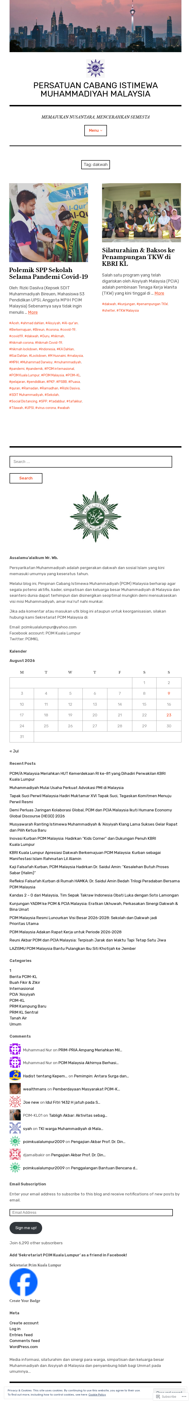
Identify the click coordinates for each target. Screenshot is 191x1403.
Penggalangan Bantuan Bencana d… (104, 1168)
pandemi (17, 369)
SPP (44, 401)
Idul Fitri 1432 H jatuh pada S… (73, 1102)
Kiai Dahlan (19, 356)
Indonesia (48, 349)
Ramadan (31, 388)
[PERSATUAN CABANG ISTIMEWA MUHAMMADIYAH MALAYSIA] (95, 26)
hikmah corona (22, 343)
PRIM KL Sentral (24, 1012)
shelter (109, 311)
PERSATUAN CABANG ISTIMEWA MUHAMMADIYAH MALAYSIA (95, 89)
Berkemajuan (21, 330)
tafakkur (75, 401)
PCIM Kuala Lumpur (25, 375)
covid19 (17, 336)
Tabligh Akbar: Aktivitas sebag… (78, 1115)
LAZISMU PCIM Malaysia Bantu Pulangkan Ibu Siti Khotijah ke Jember (73, 948)
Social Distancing (24, 401)
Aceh (15, 323)
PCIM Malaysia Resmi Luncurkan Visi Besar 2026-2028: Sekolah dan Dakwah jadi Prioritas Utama (83, 920)
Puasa (75, 382)
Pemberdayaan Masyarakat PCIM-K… (86, 1089)
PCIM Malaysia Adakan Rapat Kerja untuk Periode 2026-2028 (66, 932)
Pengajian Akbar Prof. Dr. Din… (98, 1141)
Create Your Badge (25, 1300)
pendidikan (37, 382)
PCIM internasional (60, 369)
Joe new (31, 1102)
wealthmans (34, 1089)
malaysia (76, 356)
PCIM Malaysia (53, 375)
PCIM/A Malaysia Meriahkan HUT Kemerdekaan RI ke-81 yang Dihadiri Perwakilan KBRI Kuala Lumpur (88, 776)
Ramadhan (50, 388)
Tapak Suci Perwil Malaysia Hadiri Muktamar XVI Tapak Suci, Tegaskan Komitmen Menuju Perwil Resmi (90, 798)
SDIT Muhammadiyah (27, 395)
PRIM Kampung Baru (28, 1006)
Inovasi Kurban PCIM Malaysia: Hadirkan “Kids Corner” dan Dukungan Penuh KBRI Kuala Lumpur (83, 841)
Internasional (22, 988)
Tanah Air (18, 1018)
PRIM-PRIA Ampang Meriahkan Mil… (90, 1050)
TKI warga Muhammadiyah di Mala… (70, 1128)
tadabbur (58, 401)
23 (169, 715)
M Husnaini (58, 356)
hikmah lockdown (24, 349)
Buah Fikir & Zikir (25, 982)
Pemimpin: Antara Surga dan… (101, 1076)
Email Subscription (28, 1184)
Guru (45, 336)
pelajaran (18, 382)
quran (15, 388)
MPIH (15, 362)
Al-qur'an (71, 323)
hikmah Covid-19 (49, 343)
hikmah (58, 336)
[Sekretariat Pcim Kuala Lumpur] (24, 1294)
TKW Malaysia (129, 311)
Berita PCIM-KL (23, 976)
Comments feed (25, 1340)
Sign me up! (26, 1227)
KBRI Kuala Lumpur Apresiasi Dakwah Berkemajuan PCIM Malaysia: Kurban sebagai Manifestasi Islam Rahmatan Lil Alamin (85, 855)
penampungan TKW (153, 304)
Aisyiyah (54, 323)
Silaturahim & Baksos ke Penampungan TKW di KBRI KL (138, 257)
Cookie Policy (97, 1394)
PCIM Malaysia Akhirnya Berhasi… (88, 1062)
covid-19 (68, 330)
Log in (15, 1328)
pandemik (35, 369)
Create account (24, 1323)
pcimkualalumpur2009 (44, 1141)
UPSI (30, 408)
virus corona (47, 408)
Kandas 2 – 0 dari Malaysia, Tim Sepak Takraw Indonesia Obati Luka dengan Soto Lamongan (94, 895)
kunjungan (127, 304)
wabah (65, 408)
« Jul (14, 751)
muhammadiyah (68, 362)
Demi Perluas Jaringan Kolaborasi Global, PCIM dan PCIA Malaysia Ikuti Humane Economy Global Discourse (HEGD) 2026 (91, 813)
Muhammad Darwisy (37, 362)
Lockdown (38, 356)
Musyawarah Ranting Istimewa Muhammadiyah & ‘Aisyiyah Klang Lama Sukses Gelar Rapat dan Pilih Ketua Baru (93, 827)
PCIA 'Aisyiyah (22, 994)
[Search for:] (91, 461)
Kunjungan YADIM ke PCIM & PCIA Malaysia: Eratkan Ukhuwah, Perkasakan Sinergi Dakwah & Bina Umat (94, 906)
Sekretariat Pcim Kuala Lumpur (35, 1265)
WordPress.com (24, 1346)
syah (27, 1128)
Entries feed (21, 1334)
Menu (94, 130)
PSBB (62, 382)
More (33, 312)
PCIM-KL (74, 375)
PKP (52, 382)
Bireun (39, 330)
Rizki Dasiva (71, 388)
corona (53, 330)
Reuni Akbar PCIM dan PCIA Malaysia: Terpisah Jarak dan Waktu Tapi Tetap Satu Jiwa (88, 940)
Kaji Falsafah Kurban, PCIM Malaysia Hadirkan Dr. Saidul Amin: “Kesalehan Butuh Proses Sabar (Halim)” (89, 869)
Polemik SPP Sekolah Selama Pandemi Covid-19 (48, 273)
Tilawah (17, 408)
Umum (15, 1024)
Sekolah (53, 395)
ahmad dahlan (33, 323)
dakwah (32, 336)
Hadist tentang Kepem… (45, 1076)
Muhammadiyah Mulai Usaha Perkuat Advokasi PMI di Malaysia (67, 787)
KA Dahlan (66, 349)
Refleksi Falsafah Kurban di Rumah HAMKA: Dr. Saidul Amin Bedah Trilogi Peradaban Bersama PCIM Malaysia (95, 884)
